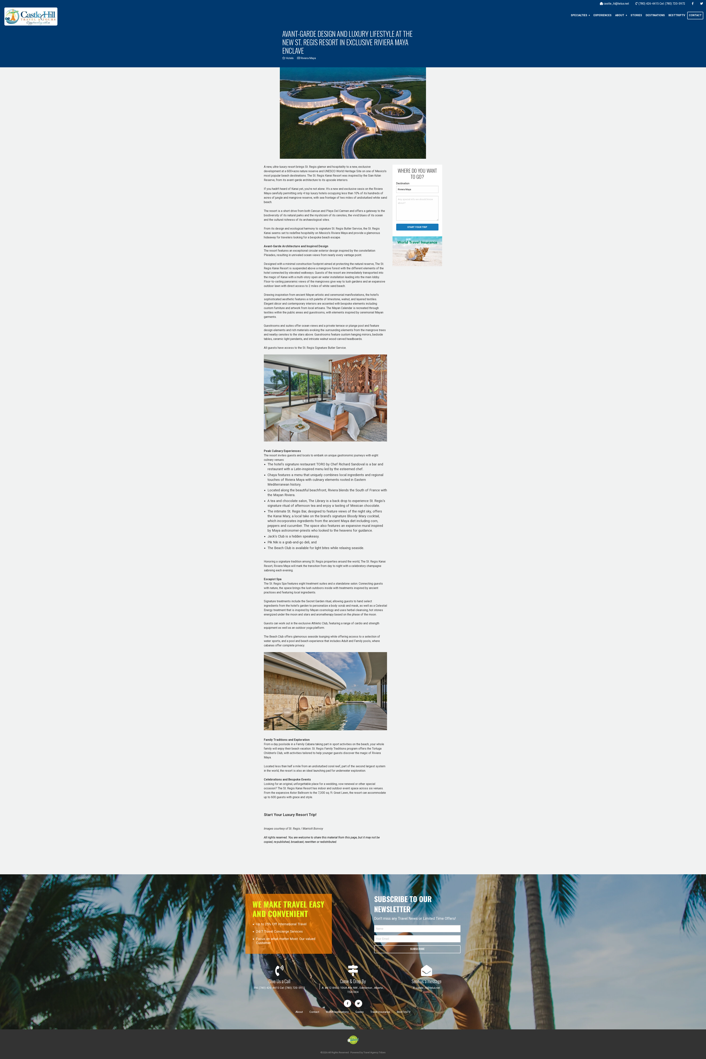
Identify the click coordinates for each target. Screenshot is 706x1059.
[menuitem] (580, 15)
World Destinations (337, 1012)
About (619, 15)
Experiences (602, 15)
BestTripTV (676, 15)
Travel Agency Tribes (374, 1052)
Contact (695, 15)
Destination (402, 183)
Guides (359, 1012)
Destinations (655, 15)
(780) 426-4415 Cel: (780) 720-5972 (282, 987)
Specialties (579, 15)
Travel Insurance (380, 1012)
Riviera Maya (308, 58)
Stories (636, 15)
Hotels (289, 58)
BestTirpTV (404, 1012)
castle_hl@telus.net (428, 987)
